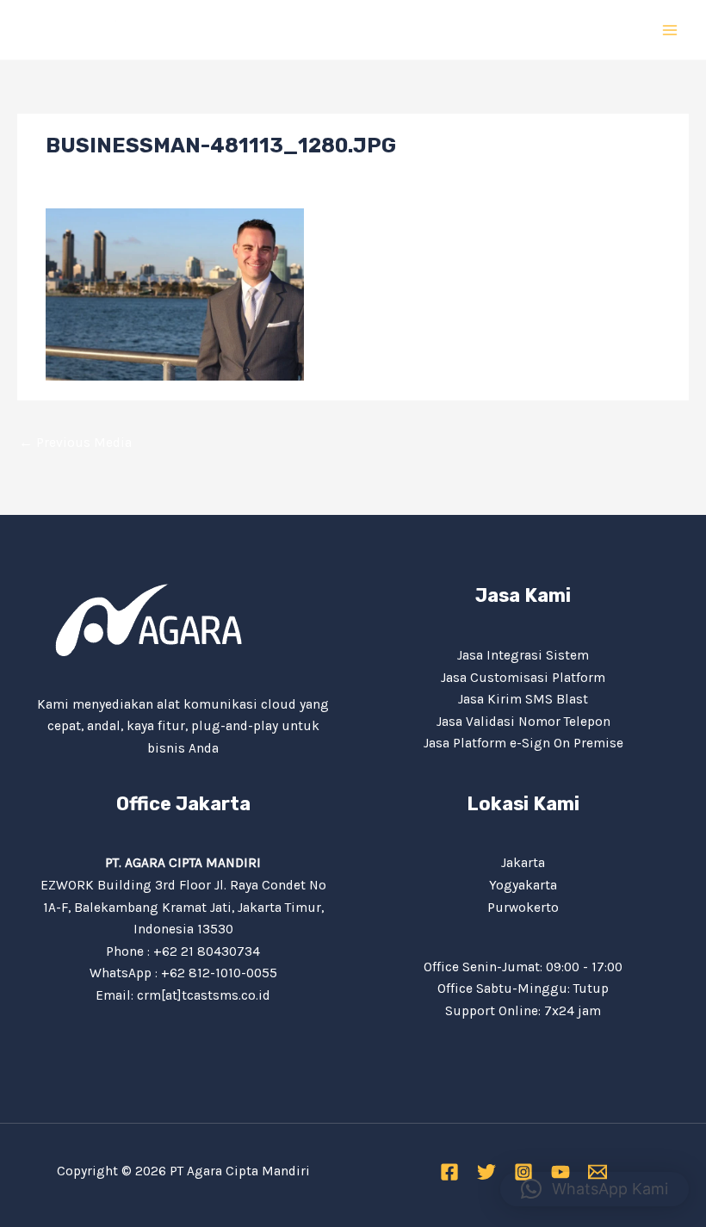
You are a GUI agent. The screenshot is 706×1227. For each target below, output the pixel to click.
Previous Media (75, 442)
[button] (594, 1189)
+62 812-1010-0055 (219, 973)
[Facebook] (449, 1171)
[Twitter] (486, 1171)
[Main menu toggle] (670, 29)
